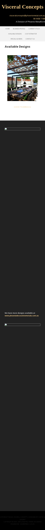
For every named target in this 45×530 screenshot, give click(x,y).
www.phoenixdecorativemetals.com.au (22, 315)
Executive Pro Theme (25, 522)
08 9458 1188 (39, 18)
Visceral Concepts (22, 7)
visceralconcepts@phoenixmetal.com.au (27, 15)
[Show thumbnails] (22, 107)
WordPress (24, 524)
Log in (32, 524)
